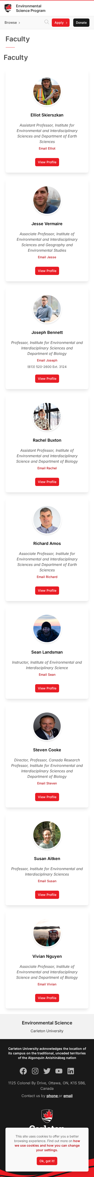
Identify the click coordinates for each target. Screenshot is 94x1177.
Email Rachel (47, 468)
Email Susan (47, 881)
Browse (11, 22)
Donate (81, 22)
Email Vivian (47, 984)
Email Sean (47, 674)
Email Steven (47, 783)
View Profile (48, 163)
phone (53, 1095)
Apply (59, 22)
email (68, 1095)
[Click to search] (46, 22)
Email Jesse (47, 257)
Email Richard (47, 577)
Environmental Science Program (30, 8)
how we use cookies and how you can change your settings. (47, 1145)
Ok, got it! (47, 1161)
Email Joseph (47, 360)
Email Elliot (47, 148)
